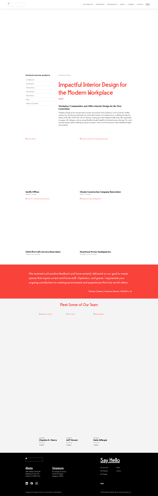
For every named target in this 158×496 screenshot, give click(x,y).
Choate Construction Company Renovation (100, 191)
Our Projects (104, 471)
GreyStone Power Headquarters (95, 251)
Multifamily (30, 92)
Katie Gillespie (100, 440)
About (122, 4)
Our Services (104, 467)
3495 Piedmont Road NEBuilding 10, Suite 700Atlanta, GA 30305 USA (33, 474)
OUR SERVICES (88, 4)
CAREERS (131, 4)
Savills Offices (32, 191)
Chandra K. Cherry (48, 440)
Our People (103, 474)
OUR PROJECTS (112, 4)
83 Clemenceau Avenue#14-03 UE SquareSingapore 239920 (59, 474)
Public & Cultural (32, 103)
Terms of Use (42, 492)
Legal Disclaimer (57, 492)
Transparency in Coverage (32, 492)
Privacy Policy (49, 492)
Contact (140, 4)
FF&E (27, 100)
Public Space (30, 88)
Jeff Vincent (72, 440)
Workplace (30, 80)
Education (30, 96)
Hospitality (30, 84)
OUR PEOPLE (100, 4)
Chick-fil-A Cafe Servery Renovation (43, 251)
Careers (118, 471)
